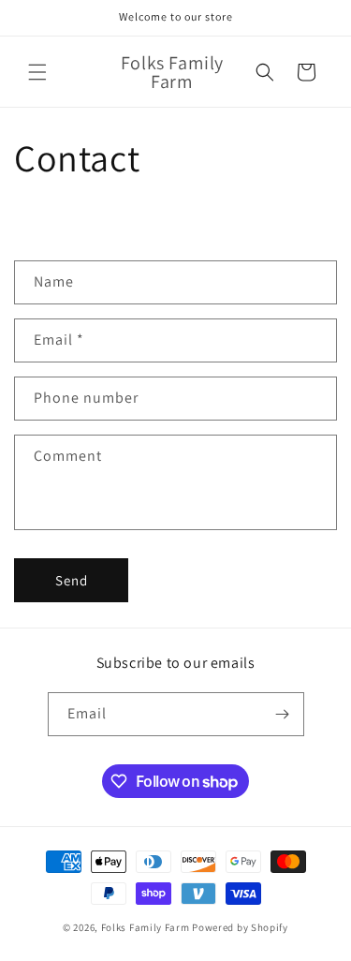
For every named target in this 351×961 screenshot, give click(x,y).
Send (71, 580)
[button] (37, 72)
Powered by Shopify (240, 927)
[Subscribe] (282, 714)
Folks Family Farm (145, 927)
